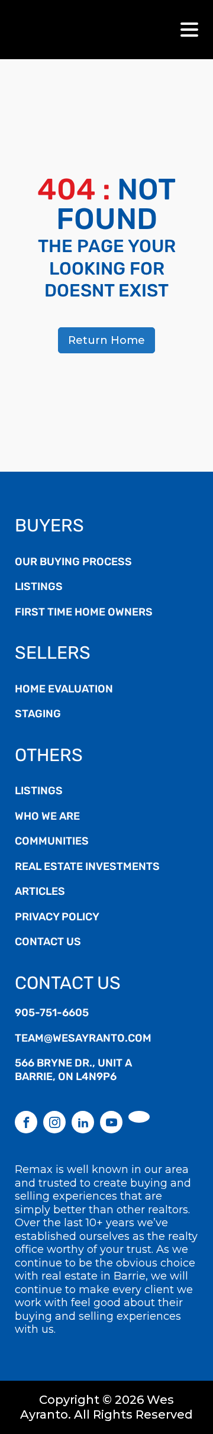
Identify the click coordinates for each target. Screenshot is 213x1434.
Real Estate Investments (87, 867)
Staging (38, 715)
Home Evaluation (64, 690)
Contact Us (48, 942)
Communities (52, 842)
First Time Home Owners (84, 613)
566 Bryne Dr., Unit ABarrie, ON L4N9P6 (73, 1071)
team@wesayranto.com (83, 1039)
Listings (39, 587)
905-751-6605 (52, 1013)
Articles (40, 892)
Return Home (106, 340)
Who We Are (47, 817)
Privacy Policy (57, 918)
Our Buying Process (73, 563)
